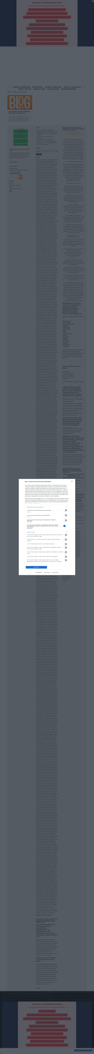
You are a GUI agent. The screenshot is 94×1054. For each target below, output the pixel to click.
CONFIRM (36, 567)
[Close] (72, 481)
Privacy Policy (55, 572)
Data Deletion (39, 572)
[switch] (65, 510)
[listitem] (47, 507)
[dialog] (47, 527)
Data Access (47, 572)
